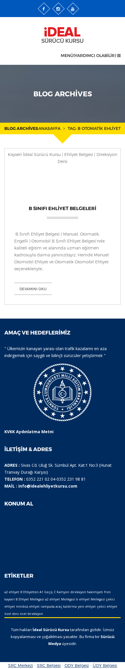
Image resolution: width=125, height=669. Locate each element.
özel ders (11, 614)
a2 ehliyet (11, 592)
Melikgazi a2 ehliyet (45, 599)
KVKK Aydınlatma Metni (28, 431)
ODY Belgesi (77, 665)
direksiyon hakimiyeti (86, 592)
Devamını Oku (33, 289)
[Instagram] (58, 9)
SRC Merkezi (20, 665)
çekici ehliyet (107, 606)
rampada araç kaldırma (59, 606)
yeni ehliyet (87, 606)
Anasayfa (49, 128)
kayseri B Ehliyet (16, 599)
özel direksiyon (31, 614)
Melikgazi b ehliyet (75, 599)
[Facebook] (44, 9)
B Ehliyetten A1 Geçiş (36, 592)
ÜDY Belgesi (105, 665)
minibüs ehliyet (28, 606)
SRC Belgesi (49, 665)
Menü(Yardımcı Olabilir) (89, 55)
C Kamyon (61, 592)
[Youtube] (73, 9)
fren (107, 592)
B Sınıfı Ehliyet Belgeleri (62, 208)
